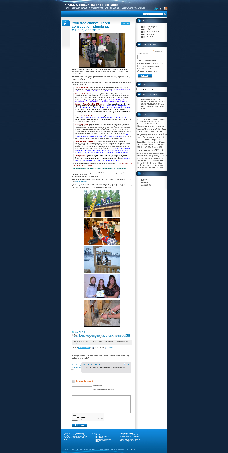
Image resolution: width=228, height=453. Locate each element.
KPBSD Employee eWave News (151, 63)
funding (139, 137)
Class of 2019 (147, 132)
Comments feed (146, 184)
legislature (139, 153)
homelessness (140, 140)
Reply (127, 364)
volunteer (152, 167)
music (161, 153)
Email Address (150, 54)
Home (64, 14)
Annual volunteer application (150, 103)
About (71, 14)
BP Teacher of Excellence (153, 126)
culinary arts (82, 335)
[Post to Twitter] (73, 332)
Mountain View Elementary (151, 153)
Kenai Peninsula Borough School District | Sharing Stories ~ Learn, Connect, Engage (104, 6)
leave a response (98, 343)
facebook (161, 9)
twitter (156, 9)
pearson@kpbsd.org (81, 181)
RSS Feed (165, 9)
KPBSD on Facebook (148, 33)
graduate (161, 137)
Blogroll (145, 21)
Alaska (139, 121)
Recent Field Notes (150, 94)
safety (144, 161)
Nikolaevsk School (141, 157)
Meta (144, 174)
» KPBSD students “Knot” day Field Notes (76, 365)
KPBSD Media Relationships (150, 31)
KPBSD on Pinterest (147, 36)
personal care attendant (81, 337)
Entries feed (145, 182)
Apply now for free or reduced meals (153, 101)
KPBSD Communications (149, 26)
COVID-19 (151, 135)
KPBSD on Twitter (147, 38)
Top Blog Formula (115, 449)
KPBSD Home (145, 29)
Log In (133, 449)
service (149, 161)
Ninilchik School (152, 157)
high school (120, 335)
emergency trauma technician (106, 335)
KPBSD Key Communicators (149, 66)
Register (144, 179)
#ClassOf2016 (141, 119)
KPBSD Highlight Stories (149, 28)
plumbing (93, 337)
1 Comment (125, 23)
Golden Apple (149, 137)
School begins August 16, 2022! (151, 100)
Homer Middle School (144, 142)
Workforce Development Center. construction (115, 337)
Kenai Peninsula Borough (157, 144)
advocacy (162, 119)
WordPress (125, 449)
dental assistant (91, 335)
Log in (143, 181)
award (148, 123)
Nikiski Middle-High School (158, 155)
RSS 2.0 (82, 343)
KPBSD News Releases (148, 69)
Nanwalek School (142, 155)
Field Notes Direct (149, 44)
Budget (157, 128)
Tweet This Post (80, 332)
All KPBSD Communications (149, 71)
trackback (107, 343)
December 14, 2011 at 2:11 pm (93, 364)
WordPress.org (146, 186)
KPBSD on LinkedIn (147, 34)
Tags (144, 115)
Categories (147, 84)
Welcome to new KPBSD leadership (152, 105)
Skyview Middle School (154, 163)
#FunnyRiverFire (153, 119)
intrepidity (100, 449)
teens (98, 337)
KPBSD (127, 335)
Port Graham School (150, 158)
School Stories (84, 348)
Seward (154, 161)
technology (145, 167)
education (161, 134)
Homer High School (153, 139)
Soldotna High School (146, 165)
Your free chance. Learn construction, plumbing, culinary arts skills (91, 26)
